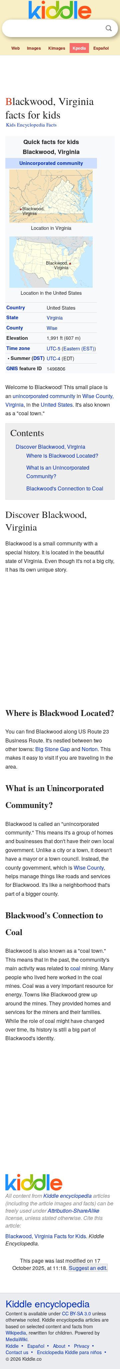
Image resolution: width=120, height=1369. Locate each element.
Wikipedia (16, 1332)
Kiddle (12, 1346)
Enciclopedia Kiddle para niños (69, 1352)
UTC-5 (53, 348)
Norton (90, 749)
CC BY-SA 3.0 (76, 1313)
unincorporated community (44, 396)
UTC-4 (53, 358)
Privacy (81, 1346)
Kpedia (79, 48)
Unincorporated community (51, 163)
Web (15, 48)
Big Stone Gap (52, 749)
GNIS (12, 368)
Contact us (17, 1352)
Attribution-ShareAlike (73, 1210)
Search (109, 28)
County (14, 327)
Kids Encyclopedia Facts (31, 124)
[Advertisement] (60, 74)
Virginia (55, 317)
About (59, 1346)
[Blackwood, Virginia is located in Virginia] (51, 195)
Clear (95, 28)
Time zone (18, 348)
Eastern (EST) (78, 348)
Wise (52, 327)
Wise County (89, 867)
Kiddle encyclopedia (67, 1195)
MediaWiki (16, 1339)
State (12, 317)
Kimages (56, 48)
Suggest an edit (87, 1267)
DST (38, 358)
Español (101, 48)
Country (15, 307)
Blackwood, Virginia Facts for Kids (45, 1236)
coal (75, 968)
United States (57, 404)
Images (34, 48)
